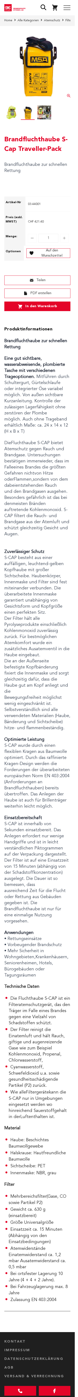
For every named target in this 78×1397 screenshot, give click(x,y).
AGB (9, 1367)
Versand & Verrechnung (34, 1376)
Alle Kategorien (28, 20)
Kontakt (15, 1341)
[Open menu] (66, 7)
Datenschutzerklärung (33, 1359)
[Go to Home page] (15, 8)
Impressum (17, 1350)
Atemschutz (52, 20)
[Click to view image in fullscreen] (37, 64)
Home (8, 20)
